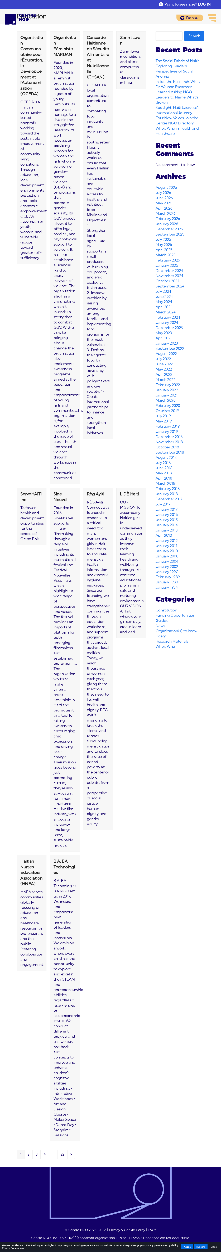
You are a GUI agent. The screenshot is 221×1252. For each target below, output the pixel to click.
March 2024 (166, 312)
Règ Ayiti (95, 494)
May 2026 (164, 203)
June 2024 (164, 297)
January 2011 (166, 546)
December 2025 (169, 229)
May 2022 (164, 369)
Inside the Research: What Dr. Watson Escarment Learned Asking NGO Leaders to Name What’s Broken (178, 92)
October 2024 (167, 281)
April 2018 (164, 478)
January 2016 (167, 515)
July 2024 (163, 291)
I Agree (187, 1246)
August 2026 (166, 188)
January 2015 (167, 520)
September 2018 (170, 452)
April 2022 (164, 374)
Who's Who (165, 646)
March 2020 (166, 400)
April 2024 (164, 307)
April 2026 (164, 208)
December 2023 (169, 328)
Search (194, 36)
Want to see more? (188, 4)
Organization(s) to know (176, 631)
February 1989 (168, 577)
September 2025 (170, 234)
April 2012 (164, 535)
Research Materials (172, 641)
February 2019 (168, 426)
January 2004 (167, 561)
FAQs (152, 1230)
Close (214, 1246)
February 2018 (168, 489)
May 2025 (164, 245)
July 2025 (163, 239)
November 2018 (169, 442)
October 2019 (167, 411)
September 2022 (170, 348)
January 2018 (167, 494)
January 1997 (167, 572)
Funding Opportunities (175, 615)
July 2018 (163, 463)
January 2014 (167, 525)
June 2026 (164, 198)
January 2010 (167, 551)
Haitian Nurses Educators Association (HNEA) (31, 872)
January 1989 (167, 582)
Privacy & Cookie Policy (127, 1230)
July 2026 (163, 193)
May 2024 (164, 302)
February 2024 (168, 317)
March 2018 (165, 483)
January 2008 (167, 556)
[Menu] (212, 18)
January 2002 (167, 567)
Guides (162, 621)
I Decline (200, 1246)
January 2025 (167, 265)
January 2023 (167, 343)
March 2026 (166, 213)
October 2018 (167, 447)
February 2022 (168, 385)
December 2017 (169, 499)
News (160, 626)
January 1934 (167, 587)
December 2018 (169, 437)
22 (63, 1155)
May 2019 (164, 421)
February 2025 (168, 260)
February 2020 (168, 406)
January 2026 (167, 224)
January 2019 (167, 432)
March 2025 (166, 255)
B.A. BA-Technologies (64, 867)
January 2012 (167, 541)
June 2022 (164, 364)
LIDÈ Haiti (129, 494)
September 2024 (170, 286)
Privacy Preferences (13, 1248)
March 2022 (165, 380)
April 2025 (164, 250)
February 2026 (168, 219)
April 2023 (164, 338)
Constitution (166, 610)
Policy (161, 636)
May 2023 (164, 333)
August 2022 (166, 354)
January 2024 (167, 323)
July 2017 (163, 504)
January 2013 (167, 530)
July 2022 (163, 359)
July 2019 (163, 416)
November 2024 (169, 276)
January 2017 (167, 509)
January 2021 (167, 395)
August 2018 (166, 458)
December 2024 (169, 271)
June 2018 (164, 468)
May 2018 (164, 473)
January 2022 (167, 390)
